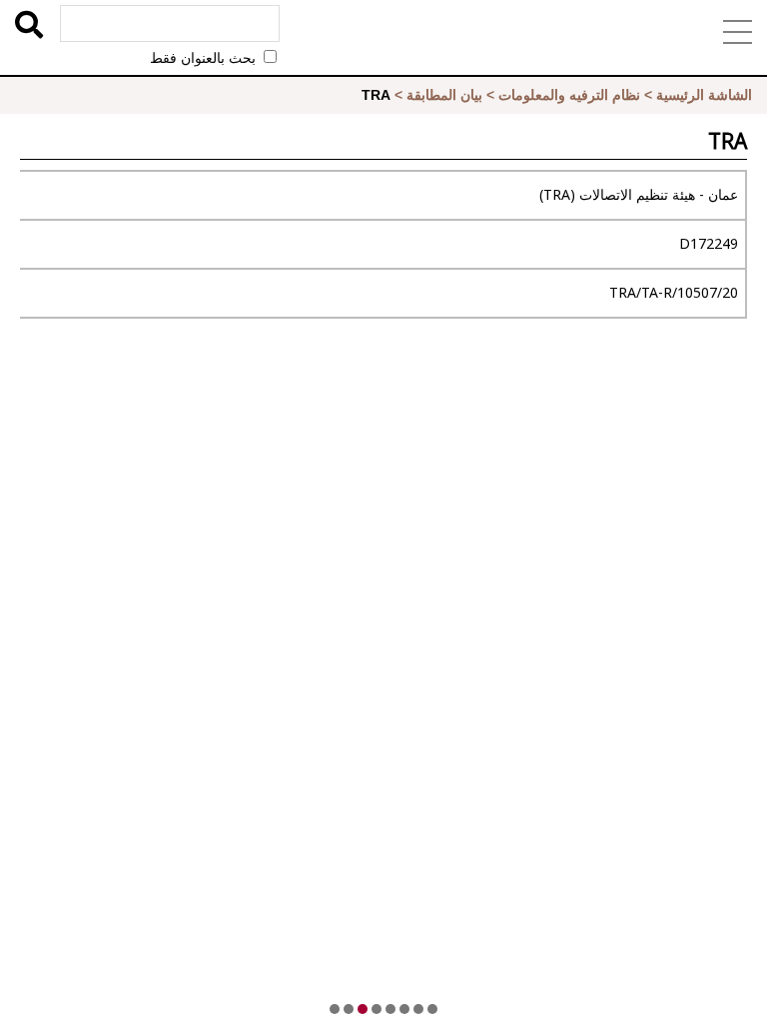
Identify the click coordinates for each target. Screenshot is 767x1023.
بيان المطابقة (444, 95)
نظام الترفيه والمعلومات (569, 95)
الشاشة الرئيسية (704, 95)
